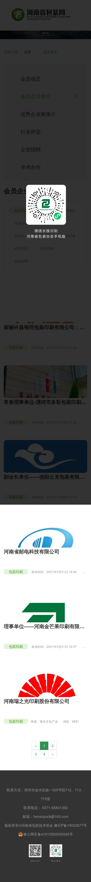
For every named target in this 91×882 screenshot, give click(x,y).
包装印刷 (16, 571)
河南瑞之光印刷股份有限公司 (37, 700)
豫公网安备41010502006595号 (48, 834)
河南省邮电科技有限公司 (31, 551)
